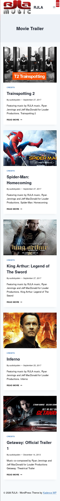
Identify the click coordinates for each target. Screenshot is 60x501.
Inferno (13, 359)
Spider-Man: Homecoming (19, 179)
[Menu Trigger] (57, 3)
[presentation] (30, 65)
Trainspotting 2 (21, 93)
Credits (11, 87)
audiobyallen (15, 99)
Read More (14, 119)
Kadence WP (50, 492)
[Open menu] (54, 7)
